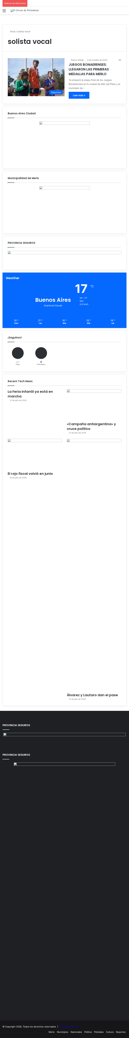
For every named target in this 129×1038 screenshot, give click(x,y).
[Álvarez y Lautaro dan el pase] (94, 565)
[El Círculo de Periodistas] (25, 10)
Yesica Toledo (77, 60)
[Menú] (4, 12)
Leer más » (79, 95)
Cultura (110, 1032)
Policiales (99, 1032)
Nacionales (76, 1032)
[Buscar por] (124, 12)
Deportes (121, 1032)
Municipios (62, 1032)
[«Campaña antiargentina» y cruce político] (94, 404)
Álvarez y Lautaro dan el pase (92, 695)
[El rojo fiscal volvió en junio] (35, 454)
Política (88, 1032)
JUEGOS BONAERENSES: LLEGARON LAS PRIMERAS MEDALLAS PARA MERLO (89, 69)
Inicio (12, 31)
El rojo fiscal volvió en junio (30, 473)
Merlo (52, 1032)
